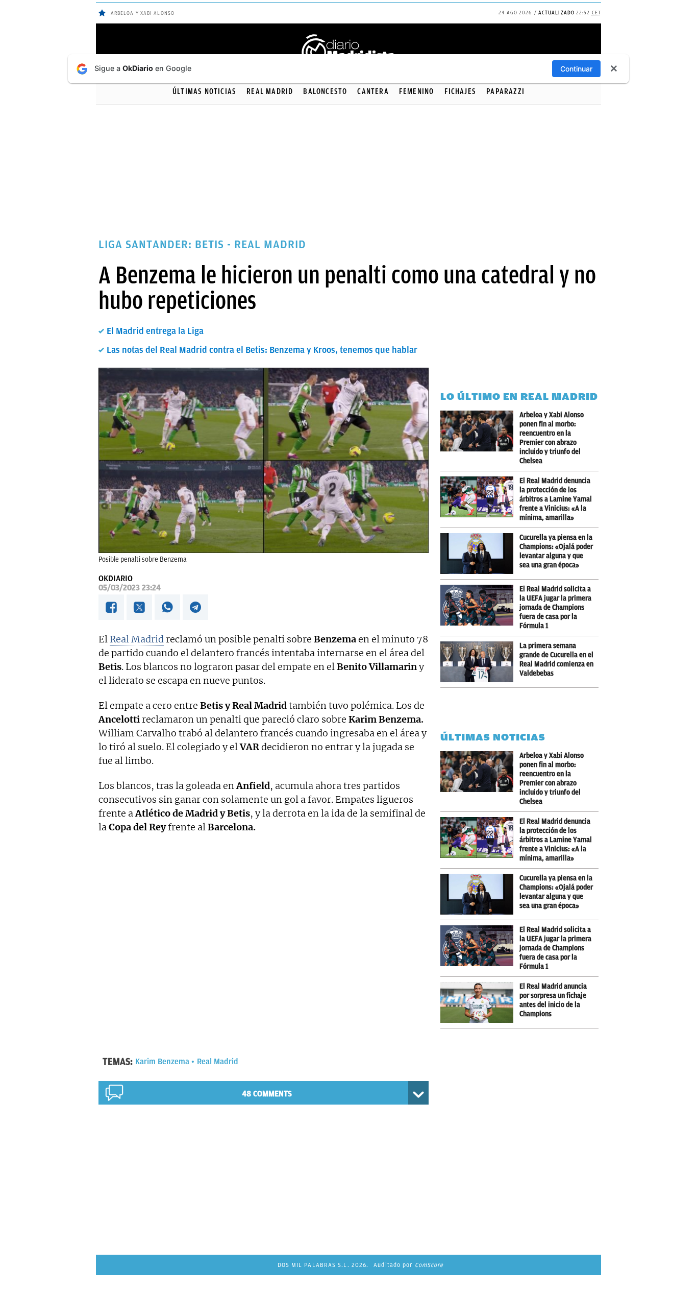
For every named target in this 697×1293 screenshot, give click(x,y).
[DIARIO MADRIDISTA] (348, 36)
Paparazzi (505, 91)
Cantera (372, 91)
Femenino (416, 91)
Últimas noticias (204, 91)
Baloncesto (325, 91)
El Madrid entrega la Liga (155, 331)
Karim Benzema (162, 1061)
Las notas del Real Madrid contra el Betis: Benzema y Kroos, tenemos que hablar (262, 350)
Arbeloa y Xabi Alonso (143, 13)
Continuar (576, 68)
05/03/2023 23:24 (129, 587)
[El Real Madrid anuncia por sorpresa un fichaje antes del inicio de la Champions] (479, 1002)
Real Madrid (269, 91)
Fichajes (460, 91)
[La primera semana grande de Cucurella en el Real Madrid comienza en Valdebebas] (479, 661)
